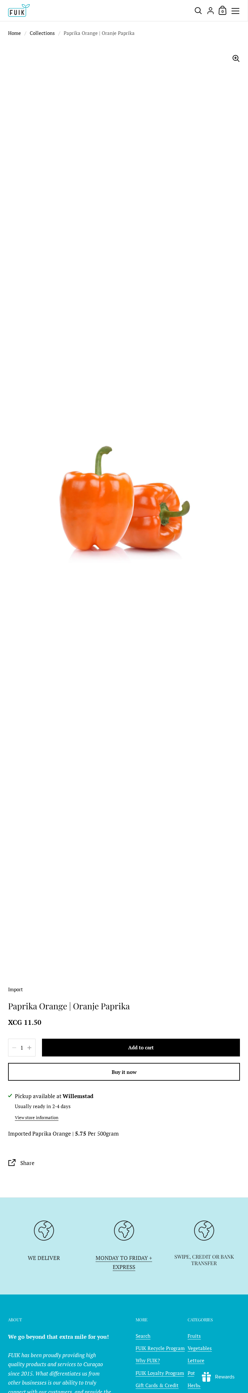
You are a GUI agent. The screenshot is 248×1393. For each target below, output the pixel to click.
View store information (36, 1117)
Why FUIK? (148, 1360)
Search (143, 1336)
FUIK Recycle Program (160, 1348)
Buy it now (124, 1072)
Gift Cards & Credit (157, 1385)
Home (14, 33)
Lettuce (196, 1360)
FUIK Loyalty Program (160, 1373)
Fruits (194, 1336)
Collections (42, 33)
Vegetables (200, 1348)
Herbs (194, 1385)
